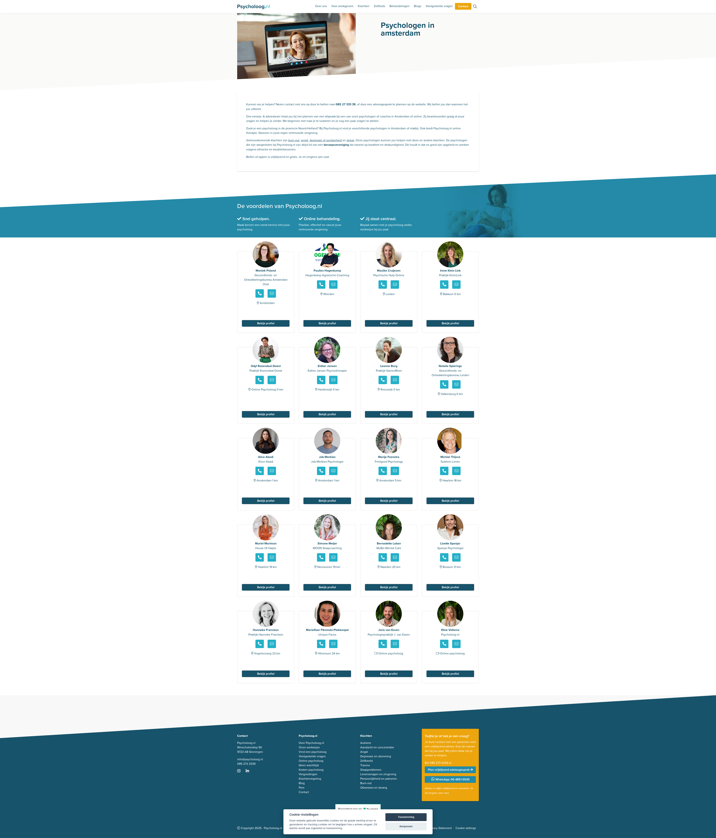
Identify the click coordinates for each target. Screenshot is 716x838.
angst (304, 140)
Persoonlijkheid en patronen (378, 778)
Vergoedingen (308, 774)
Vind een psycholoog (312, 752)
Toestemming (406, 816)
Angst (364, 752)
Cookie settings (466, 828)
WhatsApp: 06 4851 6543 (452, 779)
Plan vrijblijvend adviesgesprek (449, 770)
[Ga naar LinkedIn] (250, 771)
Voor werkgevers (342, 6)
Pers (301, 787)
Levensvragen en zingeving (378, 774)
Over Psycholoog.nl (311, 743)
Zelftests (379, 6)
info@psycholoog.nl (250, 759)
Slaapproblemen (370, 770)
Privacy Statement (440, 828)
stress (350, 140)
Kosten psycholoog (311, 770)
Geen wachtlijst (309, 765)
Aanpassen (406, 826)
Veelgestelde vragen (439, 6)
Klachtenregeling (310, 778)
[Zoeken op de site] (475, 7)
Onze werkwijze (309, 747)
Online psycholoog (311, 761)
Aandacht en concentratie (377, 747)
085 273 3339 (246, 764)
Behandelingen (399, 6)
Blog (302, 783)
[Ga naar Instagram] (241, 771)
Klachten (363, 6)
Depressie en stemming (375, 756)
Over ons (321, 6)
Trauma (365, 765)
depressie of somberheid (326, 140)
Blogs (417, 6)
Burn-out (366, 783)
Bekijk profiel (265, 323)
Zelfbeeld (366, 761)
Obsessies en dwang (373, 787)
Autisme (365, 743)
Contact (463, 6)
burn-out (293, 140)
